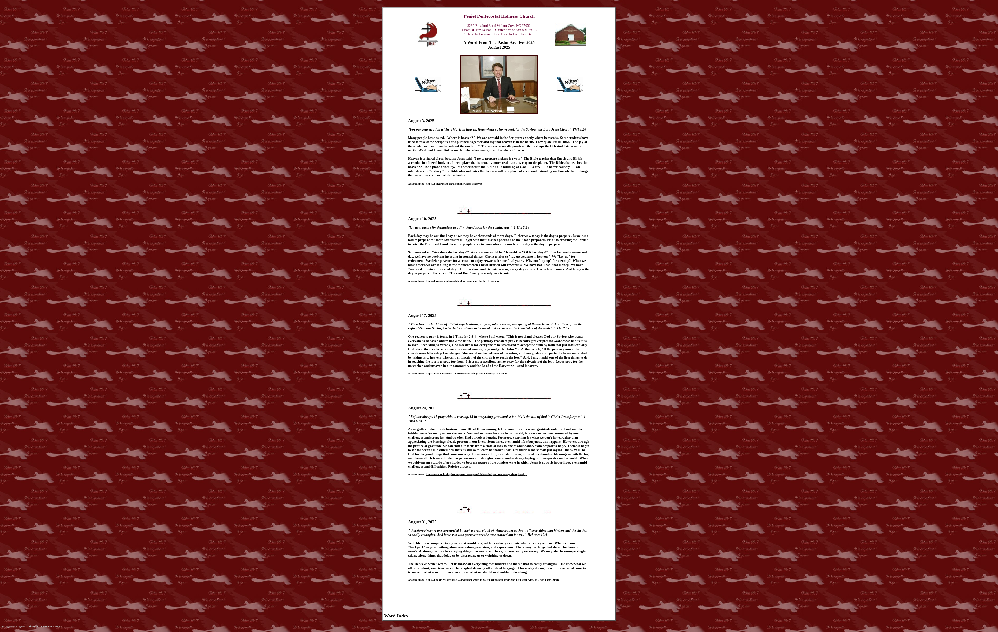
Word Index (396, 615)
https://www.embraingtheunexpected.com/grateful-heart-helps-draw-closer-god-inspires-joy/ (476, 474)
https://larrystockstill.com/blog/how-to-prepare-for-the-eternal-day (462, 280)
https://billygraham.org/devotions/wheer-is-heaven (454, 183)
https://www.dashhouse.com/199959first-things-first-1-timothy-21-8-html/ (466, 373)
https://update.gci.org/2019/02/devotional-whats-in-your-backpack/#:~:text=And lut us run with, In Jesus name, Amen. (493, 579)
